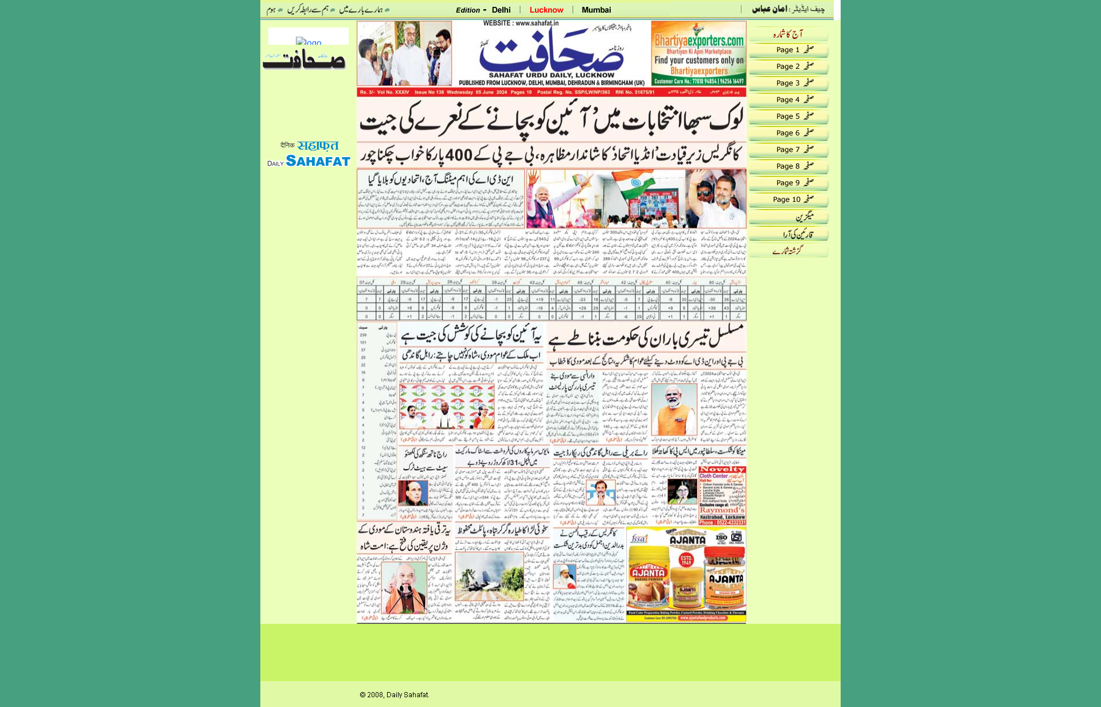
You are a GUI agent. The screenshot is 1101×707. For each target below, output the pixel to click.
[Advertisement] (308, 342)
